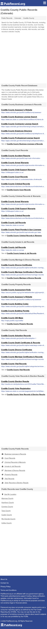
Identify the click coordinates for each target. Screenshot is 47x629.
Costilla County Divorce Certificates (16, 265)
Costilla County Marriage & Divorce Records (24, 278)
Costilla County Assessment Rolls (16, 289)
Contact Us (5, 583)
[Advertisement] (23, 57)
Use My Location (10, 494)
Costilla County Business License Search (19, 116)
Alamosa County (7, 498)
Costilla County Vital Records (14, 363)
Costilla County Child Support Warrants (18, 169)
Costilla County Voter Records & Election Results (26, 394)
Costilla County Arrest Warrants (15, 162)
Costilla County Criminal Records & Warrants (24, 235)
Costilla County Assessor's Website (16, 109)
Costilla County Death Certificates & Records (20, 342)
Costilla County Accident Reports (15, 155)
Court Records (9, 458)
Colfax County (6, 523)
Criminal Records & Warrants (15, 462)
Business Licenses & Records (15, 454)
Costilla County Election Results (15, 381)
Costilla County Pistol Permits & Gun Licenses (21, 229)
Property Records (10, 474)
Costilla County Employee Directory (16, 131)
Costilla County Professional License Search (20, 138)
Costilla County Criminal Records (15, 183)
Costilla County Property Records (20, 324)
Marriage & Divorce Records (14, 470)
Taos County (6, 510)
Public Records (6, 18)
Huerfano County (7, 502)
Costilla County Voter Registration (16, 388)
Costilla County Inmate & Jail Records (21, 253)
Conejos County (7, 506)
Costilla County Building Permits (15, 310)
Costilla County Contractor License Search (19, 123)
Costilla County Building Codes (14, 304)
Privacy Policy (5, 586)
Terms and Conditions (8, 590)
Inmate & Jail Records (12, 466)
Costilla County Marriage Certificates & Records (22, 272)
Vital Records (9, 478)
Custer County (6, 515)
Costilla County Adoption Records (16, 335)
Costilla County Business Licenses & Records (25, 144)
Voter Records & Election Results (16, 483)
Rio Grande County (8, 519)
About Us (4, 579)
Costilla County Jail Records (13, 222)
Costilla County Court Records (14, 176)
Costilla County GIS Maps (12, 317)
